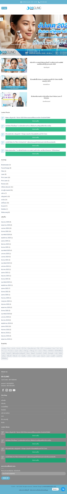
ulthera (20, 351)
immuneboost (48, 348)
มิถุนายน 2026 (5, 222)
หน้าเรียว (29, 356)
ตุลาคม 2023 (4, 273)
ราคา (2, 416)
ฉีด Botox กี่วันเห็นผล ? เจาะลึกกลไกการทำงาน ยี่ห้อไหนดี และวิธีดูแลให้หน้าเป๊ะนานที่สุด (28, 126)
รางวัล (3, 200)
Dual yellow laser (32, 348)
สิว (19, 356)
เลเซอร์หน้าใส (59, 356)
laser (54, 348)
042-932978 (10, 384)
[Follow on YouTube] (14, 390)
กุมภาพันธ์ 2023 (5, 282)
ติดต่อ (2, 423)
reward (16, 351)
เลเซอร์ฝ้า (53, 356)
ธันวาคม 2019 (5, 320)
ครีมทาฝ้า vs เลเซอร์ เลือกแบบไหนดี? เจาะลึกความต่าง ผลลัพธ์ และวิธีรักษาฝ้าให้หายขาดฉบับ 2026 (46, 63)
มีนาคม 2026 (4, 231)
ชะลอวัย (3, 353)
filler (38, 348)
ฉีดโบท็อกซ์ (50, 351)
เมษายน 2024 (5, 257)
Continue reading (33, 51)
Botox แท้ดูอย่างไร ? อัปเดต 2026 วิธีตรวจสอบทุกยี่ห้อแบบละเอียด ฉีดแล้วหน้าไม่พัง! (33, 44)
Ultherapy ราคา (33, 351)
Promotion (10, 351)
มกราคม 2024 (5, 266)
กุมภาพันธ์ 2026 (5, 235)
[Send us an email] (10, 390)
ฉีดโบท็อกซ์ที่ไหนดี (58, 351)
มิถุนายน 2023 (5, 276)
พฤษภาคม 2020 (5, 307)
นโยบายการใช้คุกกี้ (24, 490)
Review (3, 184)
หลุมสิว (38, 356)
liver (58, 348)
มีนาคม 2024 (4, 260)
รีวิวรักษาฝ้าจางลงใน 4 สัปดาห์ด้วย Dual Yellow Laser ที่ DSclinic (46, 97)
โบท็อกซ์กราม (4, 358)
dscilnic (13, 348)
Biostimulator (5, 165)
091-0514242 (11, 386)
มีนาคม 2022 (4, 292)
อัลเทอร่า (43, 356)
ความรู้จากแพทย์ (5, 190)
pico (61, 348)
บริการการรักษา (5, 413)
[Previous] (3, 35)
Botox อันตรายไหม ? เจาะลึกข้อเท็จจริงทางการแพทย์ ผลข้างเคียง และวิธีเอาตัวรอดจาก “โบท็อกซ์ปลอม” (32, 150)
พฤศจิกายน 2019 (6, 323)
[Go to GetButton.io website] (63, 492)
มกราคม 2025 (5, 254)
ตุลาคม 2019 (4, 326)
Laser (2, 174)
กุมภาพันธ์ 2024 (5, 263)
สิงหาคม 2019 (5, 333)
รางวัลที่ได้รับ (4, 407)
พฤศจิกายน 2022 (6, 285)
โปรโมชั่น (3, 209)
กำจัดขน (45, 351)
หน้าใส (34, 356)
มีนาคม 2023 (4, 279)
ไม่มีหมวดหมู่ (4, 212)
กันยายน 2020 (5, 298)
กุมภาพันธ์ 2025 (5, 250)
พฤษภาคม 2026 (5, 225)
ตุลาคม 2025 (4, 241)
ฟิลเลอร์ (33, 353)
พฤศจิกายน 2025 (6, 238)
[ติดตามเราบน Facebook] (3, 390)
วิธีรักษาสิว (15, 356)
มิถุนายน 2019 (5, 336)
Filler (2, 171)
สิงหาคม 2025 (5, 244)
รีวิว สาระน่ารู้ (4, 419)
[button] (4, 8)
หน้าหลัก (3, 400)
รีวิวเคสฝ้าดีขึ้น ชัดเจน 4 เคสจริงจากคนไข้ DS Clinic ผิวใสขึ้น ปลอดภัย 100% (46, 80)
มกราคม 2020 (5, 317)
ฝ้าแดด (28, 353)
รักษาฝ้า (45, 353)
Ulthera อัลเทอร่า (5, 187)
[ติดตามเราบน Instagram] (6, 390)
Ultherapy (26, 351)
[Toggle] (65, 413)
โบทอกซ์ (3, 206)
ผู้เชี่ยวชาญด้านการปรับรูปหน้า (19, 353)
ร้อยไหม (60, 353)
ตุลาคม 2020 (4, 295)
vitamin (40, 351)
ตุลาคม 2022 (4, 288)
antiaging (4, 348)
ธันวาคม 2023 (5, 269)
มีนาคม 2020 (4, 311)
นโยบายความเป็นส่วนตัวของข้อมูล (39, 490)
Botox (9, 348)
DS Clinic (24, 348)
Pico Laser (4, 177)
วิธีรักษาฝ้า (9, 356)
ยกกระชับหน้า (39, 353)
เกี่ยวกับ (3, 404)
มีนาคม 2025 (4, 247)
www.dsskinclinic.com (49, 487)
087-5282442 (13, 380)
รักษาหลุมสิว (50, 353)
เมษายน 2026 (5, 228)
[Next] (63, 35)
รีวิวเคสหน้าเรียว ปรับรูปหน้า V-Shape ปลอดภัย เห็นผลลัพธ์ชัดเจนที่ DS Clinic (26, 134)
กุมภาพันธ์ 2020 (5, 314)
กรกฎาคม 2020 (5, 301)
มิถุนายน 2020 (5, 304)
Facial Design (5, 168)
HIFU (42, 348)
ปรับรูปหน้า (4, 197)
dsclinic (19, 348)
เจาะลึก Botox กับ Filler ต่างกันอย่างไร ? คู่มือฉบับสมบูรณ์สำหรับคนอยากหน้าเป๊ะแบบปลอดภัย (30, 142)
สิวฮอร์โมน (24, 356)
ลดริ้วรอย (3, 203)
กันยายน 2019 (5, 330)
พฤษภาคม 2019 (5, 339)
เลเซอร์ (47, 356)
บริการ (3, 193)
